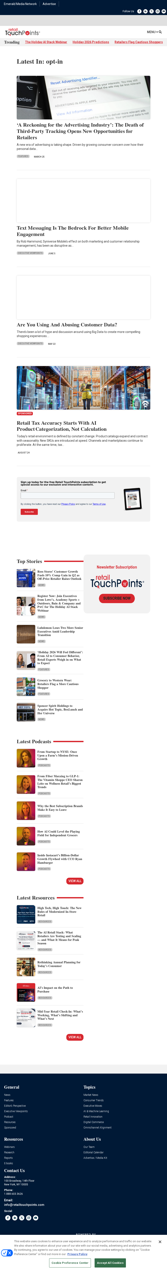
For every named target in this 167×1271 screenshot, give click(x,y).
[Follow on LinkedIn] (145, 11)
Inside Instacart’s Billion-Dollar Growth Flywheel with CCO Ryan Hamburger (59, 859)
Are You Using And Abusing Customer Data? (67, 324)
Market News (91, 1095)
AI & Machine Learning (96, 1111)
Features (23, 156)
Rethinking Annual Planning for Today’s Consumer (58, 964)
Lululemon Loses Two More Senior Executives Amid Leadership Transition (60, 631)
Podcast (8, 1116)
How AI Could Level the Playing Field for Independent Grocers (58, 833)
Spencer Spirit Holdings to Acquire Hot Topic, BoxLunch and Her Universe (60, 709)
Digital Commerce (94, 1122)
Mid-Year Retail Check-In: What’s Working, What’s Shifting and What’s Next (60, 1015)
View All (74, 881)
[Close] (160, 1242)
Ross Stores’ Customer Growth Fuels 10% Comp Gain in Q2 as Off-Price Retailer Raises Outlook (59, 575)
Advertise (49, 3)
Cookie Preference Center (70, 1262)
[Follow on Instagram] (157, 11)
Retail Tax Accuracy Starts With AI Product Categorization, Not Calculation (62, 426)
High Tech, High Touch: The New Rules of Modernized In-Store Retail (59, 912)
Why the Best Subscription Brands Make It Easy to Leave (60, 808)
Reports (8, 1158)
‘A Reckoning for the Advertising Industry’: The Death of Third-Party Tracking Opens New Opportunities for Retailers (80, 131)
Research (9, 1152)
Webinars (9, 1147)
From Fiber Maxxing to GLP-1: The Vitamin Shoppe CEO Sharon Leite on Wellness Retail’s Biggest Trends (60, 781)
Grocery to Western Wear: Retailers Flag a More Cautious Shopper (57, 684)
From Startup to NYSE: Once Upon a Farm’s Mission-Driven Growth (57, 755)
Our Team (89, 1147)
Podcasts (44, 765)
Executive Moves (93, 1106)
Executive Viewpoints (30, 253)
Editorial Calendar (94, 1152)
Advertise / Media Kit (95, 1158)
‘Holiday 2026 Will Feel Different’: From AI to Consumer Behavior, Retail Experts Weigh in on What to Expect (60, 657)
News (41, 585)
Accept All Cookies (110, 1262)
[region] (83, 1253)
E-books (8, 1163)
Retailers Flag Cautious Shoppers (139, 42)
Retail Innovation (93, 1116)
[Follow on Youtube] (164, 11)
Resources (44, 921)
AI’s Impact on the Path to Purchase (55, 989)
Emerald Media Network (20, 3)
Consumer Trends (94, 1100)
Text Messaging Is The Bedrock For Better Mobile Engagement (73, 231)
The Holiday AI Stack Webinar (46, 42)
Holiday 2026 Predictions (91, 42)
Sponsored (10, 1127)
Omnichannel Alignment (98, 1127)
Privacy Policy (77, 1254)
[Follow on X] (151, 11)
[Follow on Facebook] (139, 11)
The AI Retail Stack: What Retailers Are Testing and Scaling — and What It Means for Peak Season (59, 937)
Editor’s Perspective (15, 1106)
